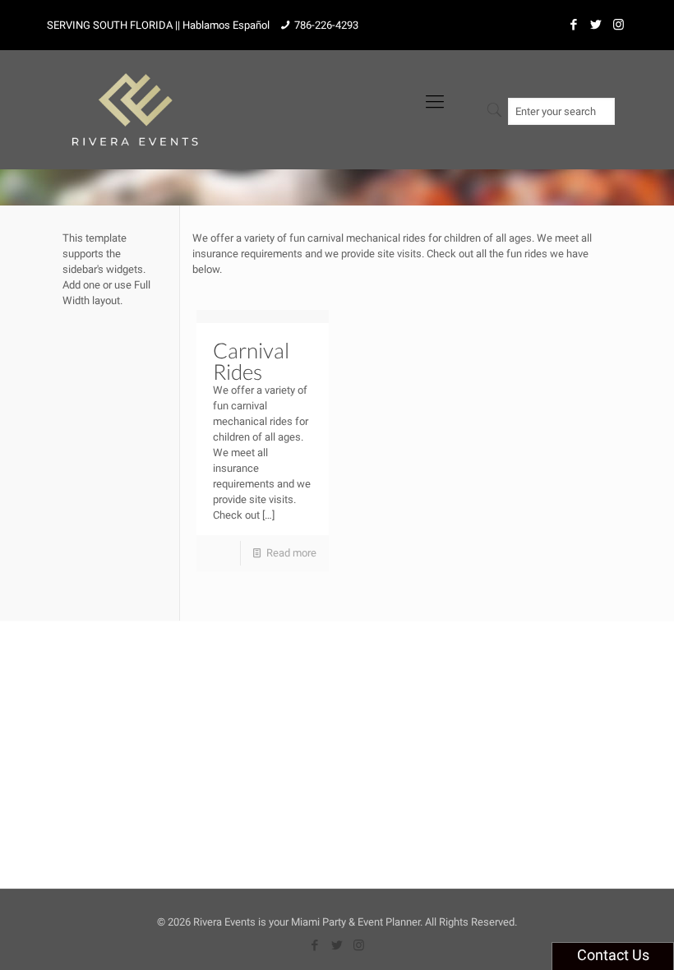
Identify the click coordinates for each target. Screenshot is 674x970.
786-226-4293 (326, 25)
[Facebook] (574, 24)
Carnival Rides (251, 361)
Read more (291, 553)
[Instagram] (618, 24)
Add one (81, 285)
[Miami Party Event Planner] (134, 101)
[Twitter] (596, 24)
